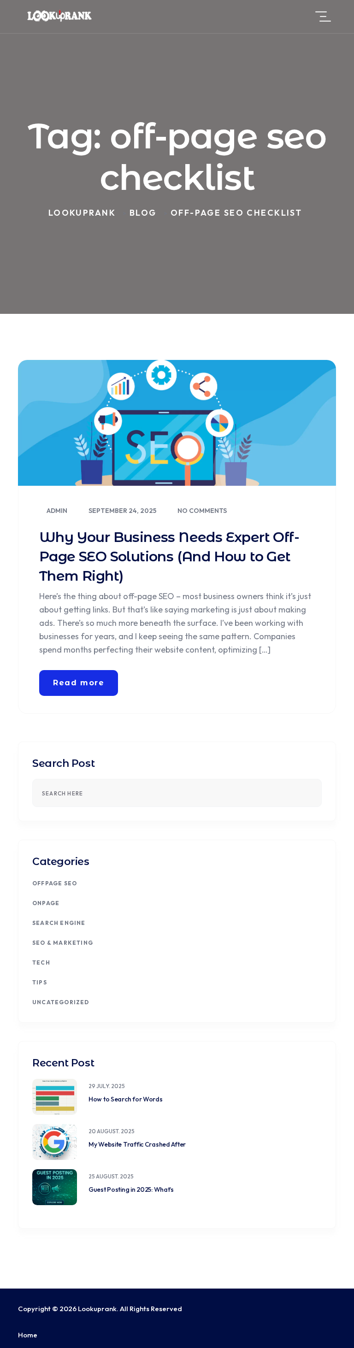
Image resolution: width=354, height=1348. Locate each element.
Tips (39, 982)
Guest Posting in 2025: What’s (131, 1189)
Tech (41, 962)
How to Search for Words (125, 1099)
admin (56, 510)
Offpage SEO (54, 883)
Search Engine (59, 922)
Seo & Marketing (62, 942)
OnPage (45, 903)
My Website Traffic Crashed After (137, 1144)
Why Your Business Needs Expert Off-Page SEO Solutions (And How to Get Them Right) (169, 556)
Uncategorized (60, 1002)
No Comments (201, 510)
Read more (78, 682)
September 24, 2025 (121, 510)
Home (27, 1334)
